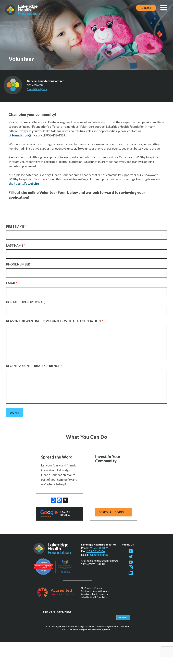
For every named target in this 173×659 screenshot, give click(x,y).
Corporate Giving (111, 512)
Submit (14, 412)
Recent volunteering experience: (34, 366)
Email (11, 283)
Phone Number (19, 264)
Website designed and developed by (90, 629)
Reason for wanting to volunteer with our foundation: (54, 321)
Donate (146, 7)
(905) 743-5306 (95, 551)
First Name (16, 226)
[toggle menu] (164, 8)
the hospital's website (24, 183)
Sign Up (123, 617)
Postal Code (25, 302)
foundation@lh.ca (37, 89)
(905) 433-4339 (99, 547)
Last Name (15, 245)
